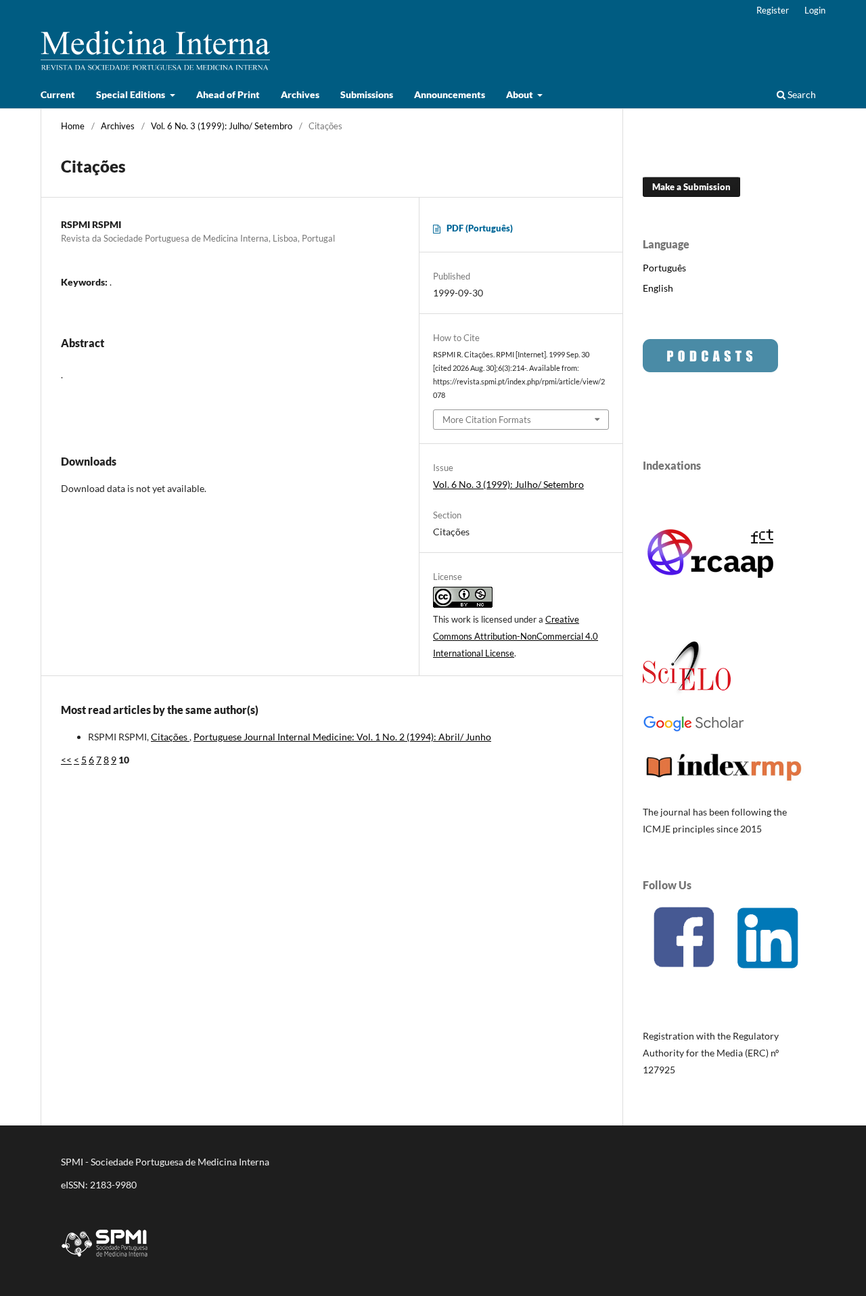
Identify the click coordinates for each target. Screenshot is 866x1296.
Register (772, 10)
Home (73, 125)
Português (664, 267)
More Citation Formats (486, 419)
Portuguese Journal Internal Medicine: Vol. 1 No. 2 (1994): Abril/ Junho (342, 736)
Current (58, 94)
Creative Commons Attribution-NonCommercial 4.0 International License (515, 636)
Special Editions (131, 94)
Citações (170, 736)
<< (66, 759)
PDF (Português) (480, 228)
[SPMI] (105, 1259)
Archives (300, 94)
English (658, 288)
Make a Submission (691, 186)
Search (800, 94)
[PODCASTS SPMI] (710, 368)
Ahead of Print (228, 94)
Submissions (366, 94)
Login (814, 10)
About (520, 94)
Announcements (449, 94)
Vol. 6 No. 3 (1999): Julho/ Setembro (221, 125)
